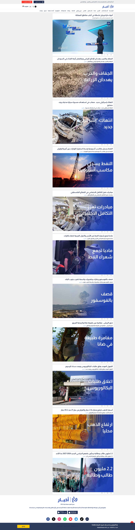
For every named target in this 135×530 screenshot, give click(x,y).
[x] (53, 519)
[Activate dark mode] (34, 6)
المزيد (85, 61)
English (26, 6)
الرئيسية (111, 10)
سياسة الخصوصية (101, 527)
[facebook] (48, 519)
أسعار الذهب (104, 10)
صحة (95, 10)
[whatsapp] (65, 519)
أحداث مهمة (51, 10)
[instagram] (59, 519)
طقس (84, 10)
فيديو (45, 10)
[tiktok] (82, 519)
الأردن (98, 10)
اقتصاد (73, 10)
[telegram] (76, 519)
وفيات (41, 10)
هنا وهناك (63, 10)
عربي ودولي (79, 10)
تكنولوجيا (57, 10)
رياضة (68, 10)
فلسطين (90, 10)
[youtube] (70, 519)
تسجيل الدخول (38, 2)
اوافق (23, 526)
